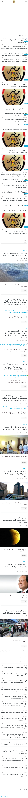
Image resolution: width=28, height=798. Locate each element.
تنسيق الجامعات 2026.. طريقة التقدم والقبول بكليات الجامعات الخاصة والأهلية (15, 768)
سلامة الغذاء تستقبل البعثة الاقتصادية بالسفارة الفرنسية (14, 712)
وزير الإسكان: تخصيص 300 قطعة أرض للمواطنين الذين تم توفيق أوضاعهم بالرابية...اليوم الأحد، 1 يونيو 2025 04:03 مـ (14, 175)
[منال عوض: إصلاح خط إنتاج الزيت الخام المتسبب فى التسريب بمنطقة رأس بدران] (14, 272)
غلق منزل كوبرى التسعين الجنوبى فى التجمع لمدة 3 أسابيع (15, 210)
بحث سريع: (24, 240)
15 (5, 650)
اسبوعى (25, 660)
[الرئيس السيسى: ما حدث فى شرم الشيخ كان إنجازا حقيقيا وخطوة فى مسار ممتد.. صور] (14, 180)
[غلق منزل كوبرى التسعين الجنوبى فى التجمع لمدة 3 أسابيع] (14, 206)
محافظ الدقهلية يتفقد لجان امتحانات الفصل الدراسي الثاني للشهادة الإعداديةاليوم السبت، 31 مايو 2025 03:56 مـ (15, 151)
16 (2, 650)
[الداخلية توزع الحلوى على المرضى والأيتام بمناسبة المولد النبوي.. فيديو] (14, 444)
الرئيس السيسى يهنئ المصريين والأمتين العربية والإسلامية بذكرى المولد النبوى (16, 567)
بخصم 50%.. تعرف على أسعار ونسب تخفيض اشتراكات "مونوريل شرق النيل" (14, 474)
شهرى (21, 660)
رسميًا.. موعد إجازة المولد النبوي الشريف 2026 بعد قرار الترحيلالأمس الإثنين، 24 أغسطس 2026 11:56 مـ (15, 302)
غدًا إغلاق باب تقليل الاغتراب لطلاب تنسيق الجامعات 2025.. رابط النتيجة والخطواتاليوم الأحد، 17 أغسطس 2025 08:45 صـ (15, 705)
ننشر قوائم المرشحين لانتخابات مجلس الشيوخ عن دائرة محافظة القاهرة (14, 719)
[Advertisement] (14, 18)
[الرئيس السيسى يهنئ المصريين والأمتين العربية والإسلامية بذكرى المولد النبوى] (14, 583)
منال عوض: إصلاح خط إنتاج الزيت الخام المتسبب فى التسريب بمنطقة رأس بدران (15, 255)
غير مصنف (25, 250)
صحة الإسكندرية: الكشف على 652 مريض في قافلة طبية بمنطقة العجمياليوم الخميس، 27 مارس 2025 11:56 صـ (14, 682)
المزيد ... (24, 290)
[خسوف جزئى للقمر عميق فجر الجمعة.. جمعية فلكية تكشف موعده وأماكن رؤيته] (14, 537)
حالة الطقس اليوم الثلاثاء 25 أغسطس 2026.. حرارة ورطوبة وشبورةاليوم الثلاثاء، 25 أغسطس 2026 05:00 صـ (14, 367)
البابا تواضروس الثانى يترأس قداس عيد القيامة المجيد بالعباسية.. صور (14, 674)
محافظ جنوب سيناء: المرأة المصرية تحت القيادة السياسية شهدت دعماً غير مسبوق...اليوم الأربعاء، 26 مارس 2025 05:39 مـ (14, 108)
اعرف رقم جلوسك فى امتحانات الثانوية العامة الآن (15, 667)
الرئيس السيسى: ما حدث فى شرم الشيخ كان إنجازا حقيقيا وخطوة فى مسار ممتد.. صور (15, 186)
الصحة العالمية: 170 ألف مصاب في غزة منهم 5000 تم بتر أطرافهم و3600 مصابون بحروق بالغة (15, 120)
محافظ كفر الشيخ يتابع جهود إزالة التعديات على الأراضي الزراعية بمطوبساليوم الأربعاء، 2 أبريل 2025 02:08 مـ (14, 85)
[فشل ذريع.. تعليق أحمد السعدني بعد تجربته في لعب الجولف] (14, 125)
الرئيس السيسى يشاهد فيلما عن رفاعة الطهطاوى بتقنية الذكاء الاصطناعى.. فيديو (14, 690)
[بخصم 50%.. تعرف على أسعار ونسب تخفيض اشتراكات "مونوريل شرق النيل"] (14, 490)
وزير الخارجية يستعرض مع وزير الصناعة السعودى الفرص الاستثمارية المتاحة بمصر (15, 697)
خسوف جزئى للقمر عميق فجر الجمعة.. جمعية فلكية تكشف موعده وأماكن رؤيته (15, 520)
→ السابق (25, 650)
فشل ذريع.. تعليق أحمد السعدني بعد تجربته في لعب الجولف (15, 129)
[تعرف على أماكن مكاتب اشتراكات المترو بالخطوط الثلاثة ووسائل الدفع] (14, 628)
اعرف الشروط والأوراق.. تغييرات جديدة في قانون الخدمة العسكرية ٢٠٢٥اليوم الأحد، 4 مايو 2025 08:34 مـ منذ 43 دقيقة (14, 60)
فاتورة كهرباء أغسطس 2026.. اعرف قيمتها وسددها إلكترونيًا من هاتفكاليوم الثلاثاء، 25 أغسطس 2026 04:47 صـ (14, 232)
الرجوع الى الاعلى (4, 796)
